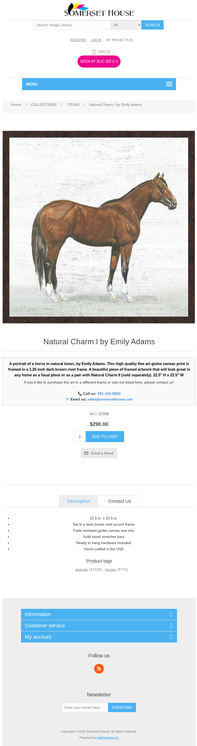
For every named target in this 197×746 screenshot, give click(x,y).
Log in (96, 40)
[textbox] (72, 25)
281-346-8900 (109, 393)
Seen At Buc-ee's (99, 61)
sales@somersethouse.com (110, 399)
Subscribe (122, 707)
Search (152, 25)
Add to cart (105, 436)
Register (78, 40)
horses (110, 569)
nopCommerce (108, 738)
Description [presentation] (78, 501)
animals (81, 569)
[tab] (78, 501)
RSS (99, 669)
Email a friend (102, 453)
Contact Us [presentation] (119, 501)
